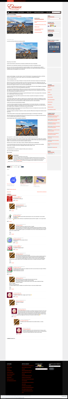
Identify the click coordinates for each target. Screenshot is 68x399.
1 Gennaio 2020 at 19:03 (17, 215)
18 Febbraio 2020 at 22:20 (17, 246)
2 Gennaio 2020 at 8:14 (19, 225)
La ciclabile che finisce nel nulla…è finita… (40, 24)
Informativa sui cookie (21, 397)
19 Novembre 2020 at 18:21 (27, 329)
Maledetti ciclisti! (37, 26)
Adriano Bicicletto (50, 133)
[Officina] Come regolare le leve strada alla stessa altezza (27, 376)
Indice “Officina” (21, 12)
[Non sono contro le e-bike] (13, 179)
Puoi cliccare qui (19, 160)
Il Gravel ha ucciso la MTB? (38, 32)
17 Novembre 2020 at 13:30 (24, 320)
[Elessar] (8, 12)
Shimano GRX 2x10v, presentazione (41, 191)
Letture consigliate (10, 372)
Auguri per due (9, 191)
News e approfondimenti (51, 99)
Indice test (29, 12)
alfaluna (19, 245)
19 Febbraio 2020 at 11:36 (17, 267)
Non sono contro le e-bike (10, 183)
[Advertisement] (24, 36)
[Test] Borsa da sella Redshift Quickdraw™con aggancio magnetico (28, 386)
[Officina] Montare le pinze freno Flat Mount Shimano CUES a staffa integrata (28, 367)
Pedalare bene (50, 104)
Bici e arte (49, 12)
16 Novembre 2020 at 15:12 (20, 301)
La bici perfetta (50, 94)
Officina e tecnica (9, 375)
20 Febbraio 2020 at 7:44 (19, 278)
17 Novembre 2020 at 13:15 (22, 309)
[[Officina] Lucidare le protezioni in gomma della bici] (40, 179)
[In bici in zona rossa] (26, 179)
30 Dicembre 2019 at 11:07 (17, 197)
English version (50, 89)
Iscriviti (50, 35)
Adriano (19, 196)
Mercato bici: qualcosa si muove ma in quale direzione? (28, 380)
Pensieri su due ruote (13, 189)
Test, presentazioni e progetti (52, 109)
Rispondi (17, 200)
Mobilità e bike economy (39, 12)
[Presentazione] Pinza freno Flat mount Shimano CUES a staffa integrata (27, 372)
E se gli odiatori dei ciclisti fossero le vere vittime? (28, 383)
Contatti (13, 12)
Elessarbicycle (18, 16)
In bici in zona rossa (23, 183)
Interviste (49, 92)
